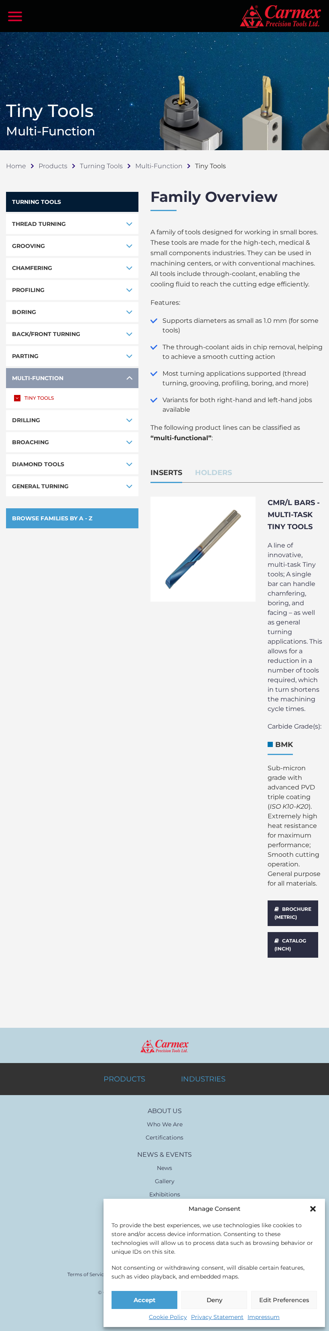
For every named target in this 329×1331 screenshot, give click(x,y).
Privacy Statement (217, 1317)
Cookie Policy (168, 1317)
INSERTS (166, 472)
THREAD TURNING (39, 224)
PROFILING (28, 290)
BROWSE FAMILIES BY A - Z (52, 518)
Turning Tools (101, 166)
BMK (284, 744)
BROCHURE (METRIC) (292, 913)
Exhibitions (164, 1194)
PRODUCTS (124, 1079)
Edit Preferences (284, 1300)
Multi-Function (159, 166)
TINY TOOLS (39, 398)
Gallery (165, 1181)
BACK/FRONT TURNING (46, 334)
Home (16, 166)
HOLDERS (213, 472)
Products (53, 166)
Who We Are (165, 1124)
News (164, 1168)
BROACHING (30, 442)
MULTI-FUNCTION (37, 378)
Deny (214, 1300)
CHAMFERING (32, 268)
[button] (313, 1209)
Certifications (164, 1137)
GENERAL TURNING (40, 486)
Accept (145, 1300)
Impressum (264, 1317)
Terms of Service (87, 1274)
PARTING (25, 356)
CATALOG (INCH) (290, 945)
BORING (24, 312)
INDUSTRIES (203, 1079)
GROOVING (28, 246)
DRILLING (26, 420)
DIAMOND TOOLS (38, 464)
